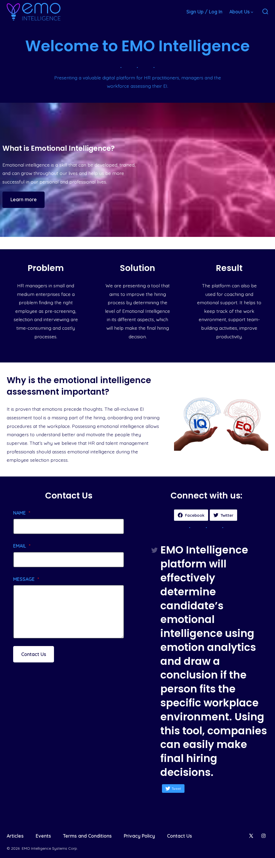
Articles (15, 836)
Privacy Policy (139, 836)
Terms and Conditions (87, 836)
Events (43, 836)
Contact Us (33, 654)
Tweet (176, 788)
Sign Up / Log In (204, 11)
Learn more (23, 199)
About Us (239, 11)
